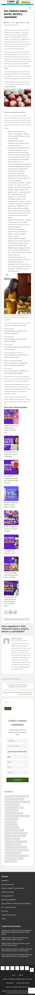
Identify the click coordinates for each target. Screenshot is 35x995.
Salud (27, 619)
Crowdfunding (9, 805)
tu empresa (8, 861)
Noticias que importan (11, 847)
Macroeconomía (9, 841)
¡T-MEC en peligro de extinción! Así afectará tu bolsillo (11, 529)
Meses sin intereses (21, 841)
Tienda (3, 919)
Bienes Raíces (9, 799)
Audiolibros (4, 881)
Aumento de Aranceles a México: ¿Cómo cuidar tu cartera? (11, 505)
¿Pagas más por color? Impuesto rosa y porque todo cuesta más (11, 429)
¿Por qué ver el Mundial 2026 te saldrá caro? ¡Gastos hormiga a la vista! (11, 479)
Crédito (17, 805)
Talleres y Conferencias (8, 915)
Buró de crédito (9, 802)
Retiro (15, 850)
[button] (32, 970)
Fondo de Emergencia (11, 824)
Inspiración (8, 839)
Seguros (17, 853)
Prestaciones (22, 847)
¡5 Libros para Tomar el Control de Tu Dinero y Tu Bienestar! (11, 454)
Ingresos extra (21, 836)
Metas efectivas (9, 844)
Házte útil (21, 619)
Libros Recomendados (8, 900)
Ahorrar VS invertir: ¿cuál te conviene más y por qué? (15, 944)
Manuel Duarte (6, 938)
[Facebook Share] (6, 612)
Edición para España (7, 892)
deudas (21, 807)
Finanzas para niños (10, 822)
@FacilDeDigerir (11, 86)
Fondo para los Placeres (12, 827)
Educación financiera (11, 813)
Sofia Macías (22, 22)
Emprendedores (24, 816)
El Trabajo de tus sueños (12, 816)
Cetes (17, 802)
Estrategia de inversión (11, 819)
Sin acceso (4, 911)
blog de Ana (19, 384)
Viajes (14, 861)
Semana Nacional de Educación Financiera (16, 856)
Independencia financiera (20, 833)
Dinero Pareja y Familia (11, 25)
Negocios (18, 844)
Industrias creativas (10, 836)
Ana (23, 66)
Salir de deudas (9, 853)
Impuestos (8, 833)
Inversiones (16, 839)
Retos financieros (23, 850)
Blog (13, 975)
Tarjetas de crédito (10, 858)
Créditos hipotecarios (11, 807)
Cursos (20, 975)
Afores (7, 796)
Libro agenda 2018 (7, 896)
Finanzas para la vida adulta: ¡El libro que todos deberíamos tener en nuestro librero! (10, 601)
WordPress (26, 993)
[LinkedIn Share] (15, 612)
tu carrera (20, 858)
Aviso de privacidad (7, 884)
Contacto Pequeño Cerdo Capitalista (12, 888)
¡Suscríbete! (17, 780)
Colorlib (10, 993)
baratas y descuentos (22, 796)
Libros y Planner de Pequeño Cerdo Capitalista (16, 903)
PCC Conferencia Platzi (8, 907)
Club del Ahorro (25, 802)
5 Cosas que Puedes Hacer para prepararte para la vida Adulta (11, 575)
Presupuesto (8, 850)
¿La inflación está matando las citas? (10, 552)
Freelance (21, 830)
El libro (20, 813)
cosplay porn (5, 930)
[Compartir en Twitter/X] (10, 612)
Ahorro (13, 796)
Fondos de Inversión (10, 830)
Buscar (6, 702)
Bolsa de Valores (19, 799)
